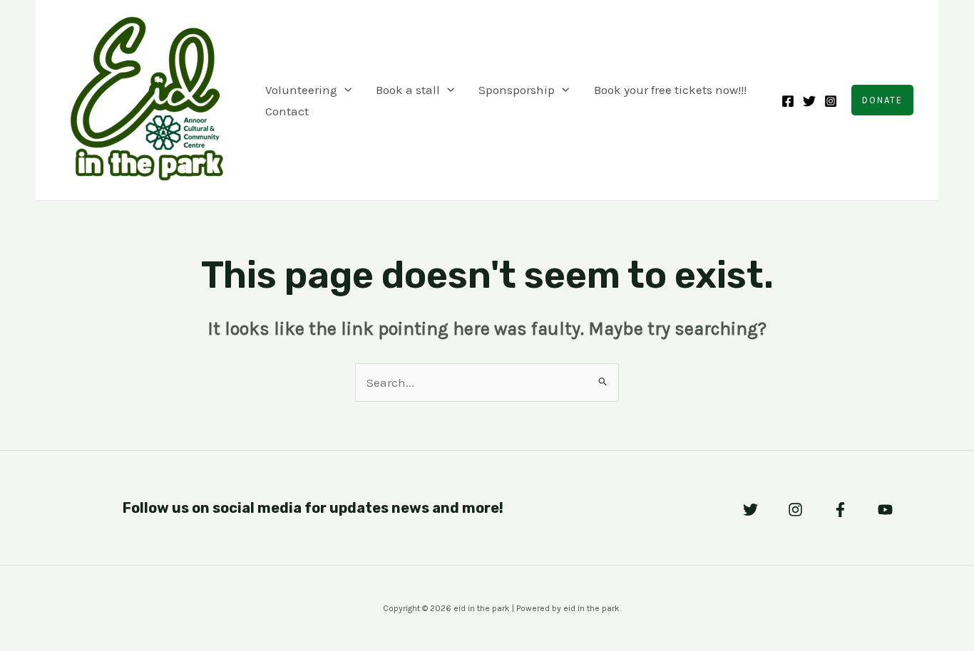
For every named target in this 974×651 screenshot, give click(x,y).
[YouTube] (885, 509)
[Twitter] (809, 101)
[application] (344, 89)
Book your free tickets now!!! (670, 90)
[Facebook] (787, 101)
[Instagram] (830, 101)
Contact (287, 111)
